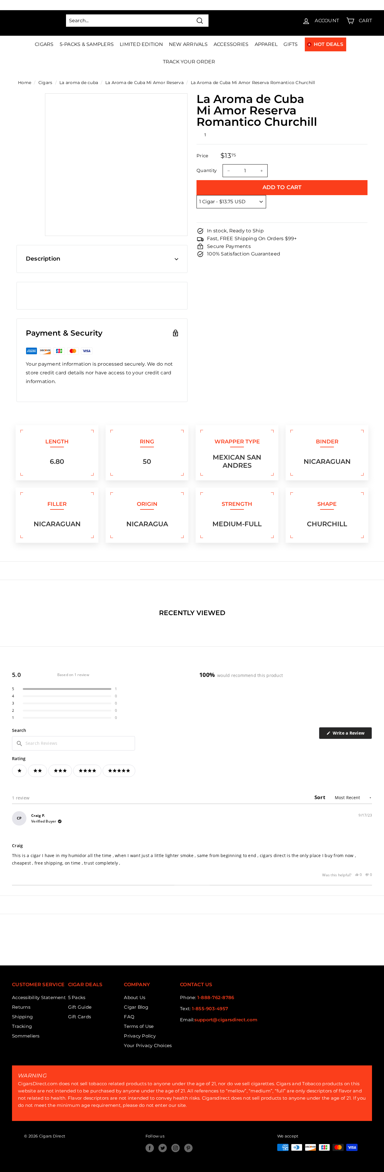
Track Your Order (189, 62)
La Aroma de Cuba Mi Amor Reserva (144, 82)
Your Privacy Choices (148, 1045)
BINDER (327, 441)
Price (202, 156)
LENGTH (57, 441)
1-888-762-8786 (215, 997)
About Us (134, 997)
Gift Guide (80, 1007)
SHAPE (327, 504)
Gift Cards (79, 1016)
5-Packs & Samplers (87, 44)
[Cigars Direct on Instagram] (175, 1148)
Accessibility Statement (39, 997)
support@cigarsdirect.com (226, 1019)
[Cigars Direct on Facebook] (150, 1148)
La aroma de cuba (78, 82)
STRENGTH (237, 504)
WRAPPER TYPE (237, 441)
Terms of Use (139, 1026)
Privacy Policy (140, 1036)
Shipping (22, 1016)
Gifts (291, 44)
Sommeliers (26, 1036)
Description (43, 258)
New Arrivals (188, 44)
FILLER (57, 504)
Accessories (231, 44)
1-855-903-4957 (210, 1008)
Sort (320, 797)
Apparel (266, 44)
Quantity (206, 171)
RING (147, 441)
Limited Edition (141, 44)
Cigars (44, 44)
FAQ (129, 1016)
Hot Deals (328, 44)
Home (24, 82)
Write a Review (351, 734)
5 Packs (77, 997)
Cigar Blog (136, 1007)
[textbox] (73, 743)
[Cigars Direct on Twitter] (162, 1148)
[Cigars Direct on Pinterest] (188, 1148)
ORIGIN (147, 504)
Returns (21, 1007)
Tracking (22, 1026)
